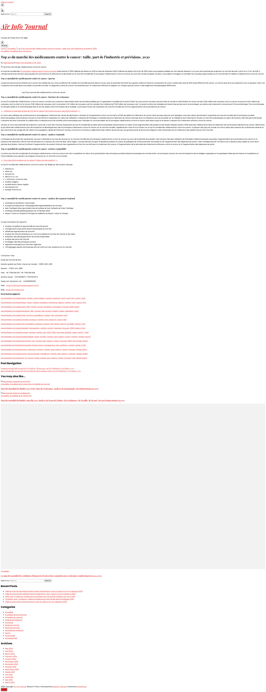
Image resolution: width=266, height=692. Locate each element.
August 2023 (10, 672)
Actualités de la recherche (20, 51)
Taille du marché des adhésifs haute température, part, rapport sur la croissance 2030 (40, 594)
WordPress (81, 686)
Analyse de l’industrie (13, 620)
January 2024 (10, 659)
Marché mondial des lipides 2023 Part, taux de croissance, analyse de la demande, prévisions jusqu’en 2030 (49, 388)
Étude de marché (12, 625)
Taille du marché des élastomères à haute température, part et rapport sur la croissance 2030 (44, 591)
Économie (9, 622)
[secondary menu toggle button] (2, 5)
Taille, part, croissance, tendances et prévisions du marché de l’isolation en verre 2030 (40, 596)
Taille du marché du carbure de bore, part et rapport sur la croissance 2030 (36, 602)
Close (5, 45)
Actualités (5, 51)
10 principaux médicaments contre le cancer (38, 71)
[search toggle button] (2, 10)
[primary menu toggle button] (2, 42)
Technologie (10, 635)
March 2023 (10, 682)
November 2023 (11, 664)
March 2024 (10, 654)
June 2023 (9, 677)
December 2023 (11, 661)
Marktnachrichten (12, 628)
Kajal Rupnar (8, 63)
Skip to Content (7, 2)
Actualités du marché (41, 384)
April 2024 (9, 651)
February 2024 (11, 656)
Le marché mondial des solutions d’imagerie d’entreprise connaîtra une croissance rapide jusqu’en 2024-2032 (51, 575)
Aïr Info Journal (24, 26)
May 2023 (9, 680)
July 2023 (8, 674)
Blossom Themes (59, 686)
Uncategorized (11, 638)
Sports (7, 633)
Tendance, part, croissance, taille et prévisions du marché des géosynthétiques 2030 (39, 599)
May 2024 (9, 648)
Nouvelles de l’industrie (14, 630)
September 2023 (12, 669)
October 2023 (10, 667)
